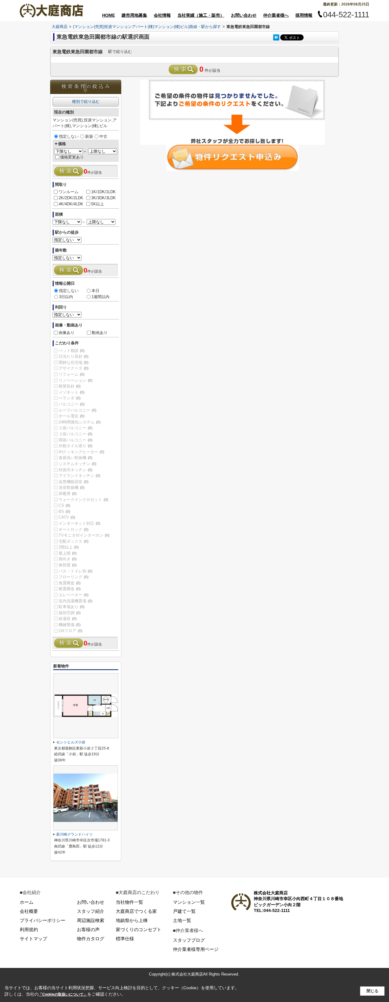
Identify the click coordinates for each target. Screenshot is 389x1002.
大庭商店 (59, 26)
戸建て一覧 (184, 911)
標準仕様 (125, 938)
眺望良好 (70, 386)
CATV (67, 517)
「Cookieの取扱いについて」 (63, 994)
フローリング (73, 577)
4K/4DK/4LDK (71, 204)
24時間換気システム (80, 422)
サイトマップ (33, 938)
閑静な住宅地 (73, 362)
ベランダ (70, 398)
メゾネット (71, 392)
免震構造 (70, 583)
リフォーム (71, 374)
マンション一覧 (189, 902)
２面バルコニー (75, 428)
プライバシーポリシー (42, 920)
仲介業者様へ (276, 15)
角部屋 (68, 565)
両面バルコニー (75, 440)
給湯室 (68, 618)
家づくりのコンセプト (138, 929)
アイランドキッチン (79, 475)
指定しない (69, 136)
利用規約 (29, 929)
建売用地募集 (134, 15)
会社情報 (162, 15)
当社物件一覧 (129, 902)
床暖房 (68, 493)
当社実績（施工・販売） (200, 15)
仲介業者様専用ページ (196, 949)
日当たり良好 (73, 356)
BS (64, 511)
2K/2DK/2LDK (71, 198)
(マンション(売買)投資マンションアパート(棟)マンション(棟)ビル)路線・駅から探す (147, 26)
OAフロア (70, 630)
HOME (108, 15)
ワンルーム (68, 192)
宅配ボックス (73, 541)
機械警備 (70, 624)
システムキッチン (77, 463)
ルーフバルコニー (77, 410)
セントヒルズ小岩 (70, 742)
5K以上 (97, 204)
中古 (103, 136)
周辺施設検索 (90, 920)
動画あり (100, 332)
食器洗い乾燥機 (75, 457)
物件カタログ (90, 938)
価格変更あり (72, 157)
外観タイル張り (75, 446)
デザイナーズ (73, 368)
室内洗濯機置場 (75, 601)
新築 (89, 136)
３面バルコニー (75, 434)
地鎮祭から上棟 (132, 920)
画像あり (66, 332)
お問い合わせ (243, 15)
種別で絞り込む (86, 101)
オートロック (73, 529)
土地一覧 (182, 920)
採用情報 (303, 15)
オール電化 (71, 416)
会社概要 (29, 911)
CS (64, 505)
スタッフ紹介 (90, 911)
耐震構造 (70, 588)
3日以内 (66, 296)
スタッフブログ (189, 940)
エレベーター (73, 595)
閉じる (372, 991)
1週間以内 (100, 296)
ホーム (26, 902)
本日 (95, 290)
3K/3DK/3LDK (103, 198)
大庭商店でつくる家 (136, 911)
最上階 (68, 553)
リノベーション (75, 380)
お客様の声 (88, 929)
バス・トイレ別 (75, 571)
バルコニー (71, 404)
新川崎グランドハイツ (74, 834)
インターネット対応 (79, 523)
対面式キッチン (75, 470)
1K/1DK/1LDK (103, 192)
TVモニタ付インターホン (84, 535)
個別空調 (70, 613)
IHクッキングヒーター (81, 452)
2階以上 (69, 547)
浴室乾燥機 (71, 487)
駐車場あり (71, 606)
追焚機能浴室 (73, 481)
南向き (68, 559)
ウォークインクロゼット (83, 499)
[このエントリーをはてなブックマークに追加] (276, 37)
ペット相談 (71, 350)
